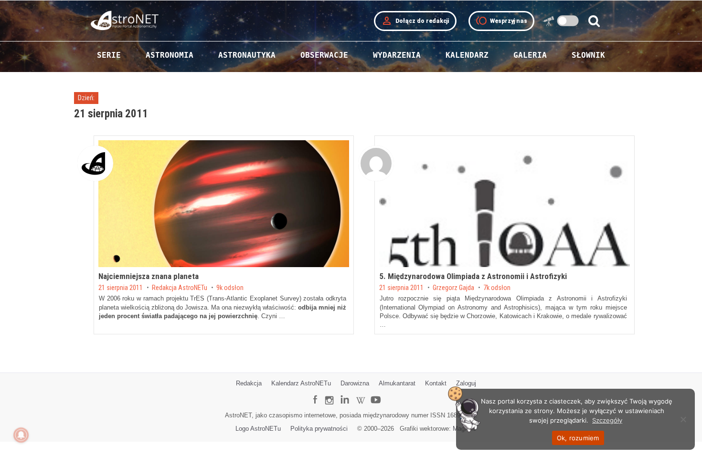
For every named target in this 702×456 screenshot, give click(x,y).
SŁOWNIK (588, 55)
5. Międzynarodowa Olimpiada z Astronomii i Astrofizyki (473, 276)
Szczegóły (607, 420)
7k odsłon (497, 288)
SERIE (109, 55)
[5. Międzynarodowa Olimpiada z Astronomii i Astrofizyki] (504, 203)
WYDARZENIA (397, 55)
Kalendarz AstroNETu (301, 383)
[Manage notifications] (21, 435)
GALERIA (530, 55)
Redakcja (249, 383)
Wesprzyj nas (501, 21)
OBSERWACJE (324, 55)
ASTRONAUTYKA (247, 55)
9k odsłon (230, 288)
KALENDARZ (467, 55)
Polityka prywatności (319, 428)
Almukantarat (397, 383)
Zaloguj (466, 383)
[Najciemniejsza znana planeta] (223, 203)
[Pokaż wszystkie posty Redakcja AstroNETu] (95, 163)
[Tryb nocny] (568, 20)
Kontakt (436, 383)
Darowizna (354, 383)
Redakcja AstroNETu (179, 288)
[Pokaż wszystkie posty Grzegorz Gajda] (376, 163)
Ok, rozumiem (578, 438)
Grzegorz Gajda (453, 288)
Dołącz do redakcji (415, 21)
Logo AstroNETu (258, 428)
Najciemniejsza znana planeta (148, 276)
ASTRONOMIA (169, 55)
